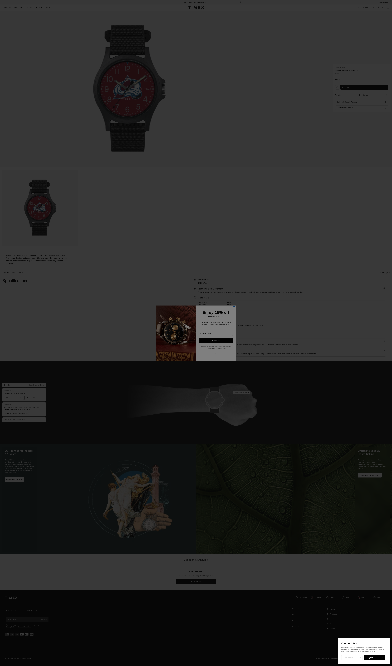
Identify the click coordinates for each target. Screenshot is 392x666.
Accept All (369, 658)
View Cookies (348, 658)
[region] (364, 651)
